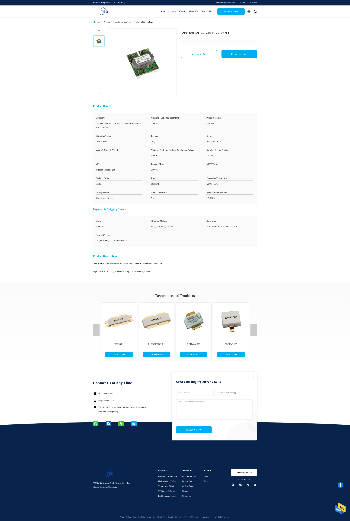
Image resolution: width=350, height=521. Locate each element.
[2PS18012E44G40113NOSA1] (142, 62)
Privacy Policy (125, 517)
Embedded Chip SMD (140, 271)
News (206, 481)
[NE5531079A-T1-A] (217, 320)
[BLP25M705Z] (180, 320)
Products (171, 11)
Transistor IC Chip (120, 22)
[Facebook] (340, 485)
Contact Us (206, 11)
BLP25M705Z (180, 344)
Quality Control (188, 486)
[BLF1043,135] (128, 320)
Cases (206, 476)
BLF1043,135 (128, 344)
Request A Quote (231, 11)
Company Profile (189, 476)
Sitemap (185, 491)
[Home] (104, 11)
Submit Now (192, 429)
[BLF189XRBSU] (254, 320)
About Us (193, 11)
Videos (182, 11)
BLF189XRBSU (254, 344)
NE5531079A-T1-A (217, 344)
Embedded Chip (122, 271)
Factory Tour (187, 481)
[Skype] (112, 426)
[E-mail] (137, 426)
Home (162, 11)
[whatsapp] (99, 426)
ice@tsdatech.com (106, 400)
